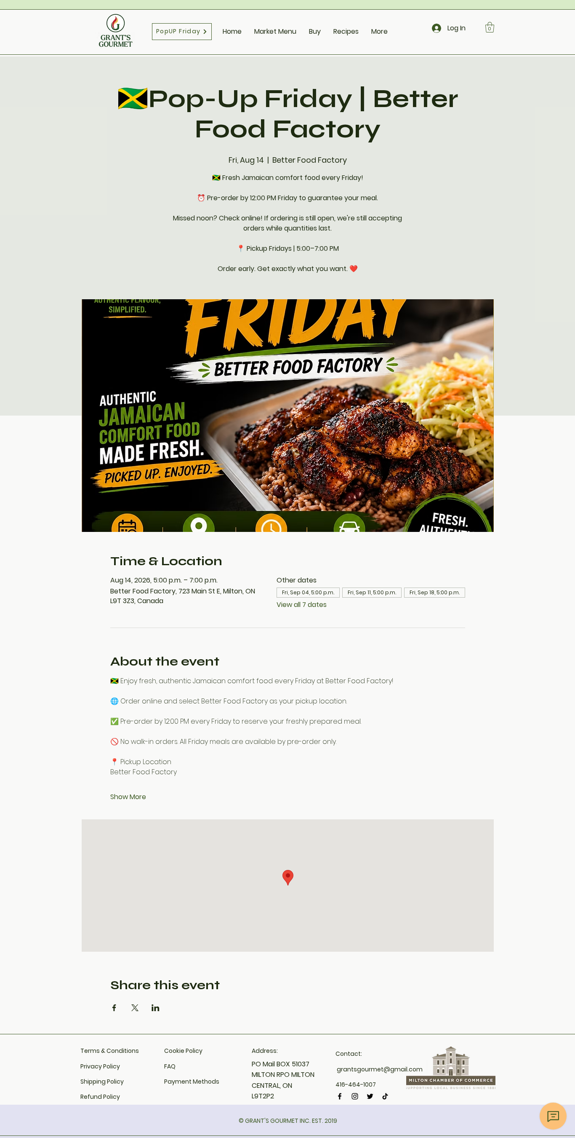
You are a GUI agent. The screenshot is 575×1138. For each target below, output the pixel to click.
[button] (489, 27)
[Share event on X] (135, 1007)
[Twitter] (370, 1096)
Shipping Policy (102, 1081)
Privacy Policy (100, 1066)
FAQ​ (170, 1066)
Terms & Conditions (109, 1051)
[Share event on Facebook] (114, 1007)
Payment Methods (191, 1081)
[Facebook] (339, 1096)
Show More (128, 797)
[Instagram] (355, 1096)
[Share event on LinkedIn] (156, 1007)
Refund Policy (100, 1096)
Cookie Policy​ (183, 1051)
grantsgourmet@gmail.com (380, 1069)
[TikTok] (385, 1096)
